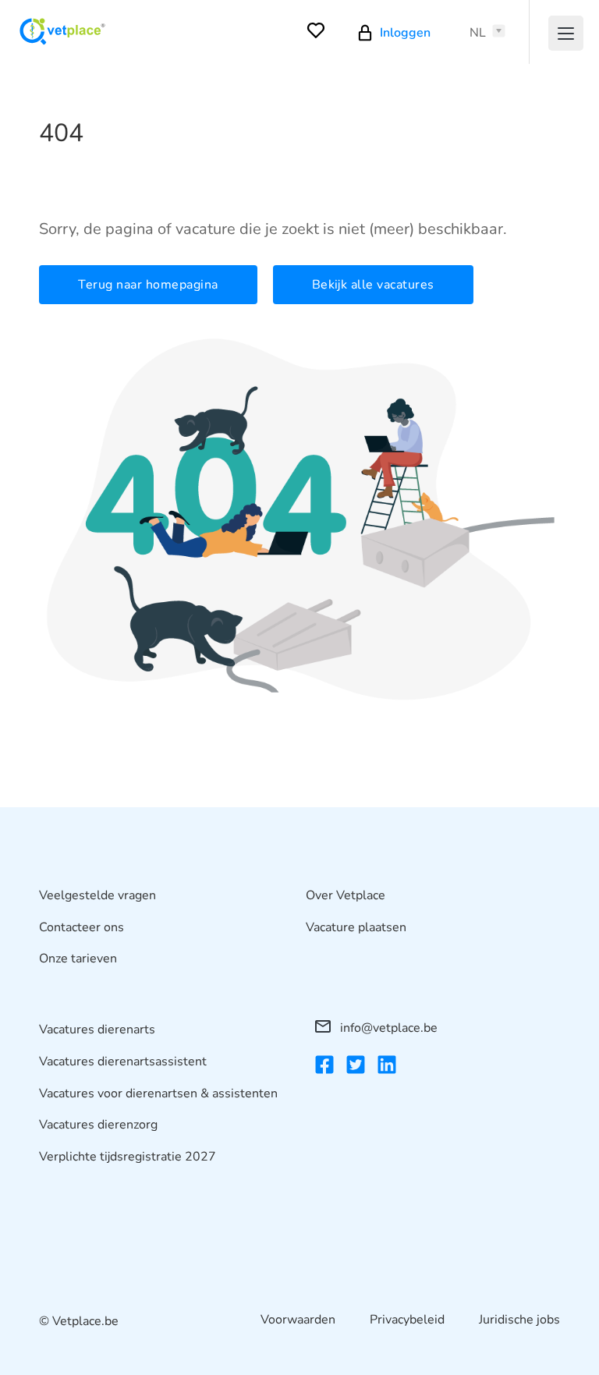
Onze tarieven (78, 958)
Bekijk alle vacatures (373, 284)
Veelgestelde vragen (97, 895)
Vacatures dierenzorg (98, 1124)
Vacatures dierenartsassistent (123, 1061)
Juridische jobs (519, 1319)
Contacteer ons (81, 927)
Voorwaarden (298, 1319)
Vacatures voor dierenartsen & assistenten (158, 1093)
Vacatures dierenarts (97, 1029)
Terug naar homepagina (148, 284)
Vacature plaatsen (356, 927)
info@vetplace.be (387, 1028)
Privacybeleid (407, 1319)
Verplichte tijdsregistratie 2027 (127, 1156)
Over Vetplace (345, 895)
